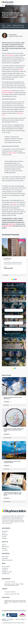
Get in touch (12, 224)
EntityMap (10, 619)
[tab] (12, 279)
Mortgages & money (7, 572)
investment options (12, 153)
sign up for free (7, 226)
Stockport (4, 538)
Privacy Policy (5, 620)
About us (4, 545)
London (9, 25)
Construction (5, 568)
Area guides (5, 558)
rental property (9, 55)
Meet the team (5, 546)
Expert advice (5, 556)
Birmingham (14, 204)
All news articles (6, 566)
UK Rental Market (7, 501)
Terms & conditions (20, 619)
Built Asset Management (8, 92)
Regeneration (6, 405)
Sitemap (4, 619)
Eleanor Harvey (13, 34)
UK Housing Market (7, 437)
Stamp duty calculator (7, 560)
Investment (4, 570)
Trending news (6, 469)
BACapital (4, 548)
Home (3, 25)
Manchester (6, 275)
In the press (5, 550)
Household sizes (6, 90)
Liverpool (4, 536)
